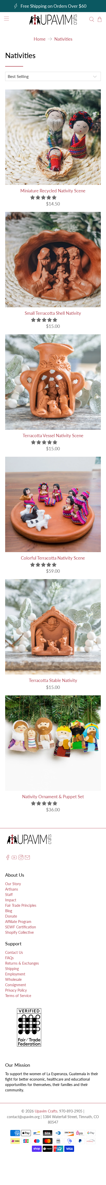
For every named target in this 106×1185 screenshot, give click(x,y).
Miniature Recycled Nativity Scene (52, 190)
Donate (11, 916)
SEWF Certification (20, 927)
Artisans (11, 889)
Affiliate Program (18, 921)
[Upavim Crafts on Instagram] (20, 858)
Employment (15, 974)
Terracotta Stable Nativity (53, 680)
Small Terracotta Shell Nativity (53, 313)
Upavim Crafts (46, 1111)
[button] (43, 197)
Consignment (15, 985)
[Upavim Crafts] (53, 19)
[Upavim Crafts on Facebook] (7, 858)
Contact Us (14, 952)
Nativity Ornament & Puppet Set (53, 796)
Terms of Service (18, 995)
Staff (9, 894)
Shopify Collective (19, 932)
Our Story (13, 884)
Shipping (12, 968)
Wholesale (13, 979)
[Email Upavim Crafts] (27, 858)
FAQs (9, 958)
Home (40, 39)
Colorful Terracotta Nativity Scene (53, 558)
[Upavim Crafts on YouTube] (14, 858)
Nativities (63, 39)
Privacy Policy (16, 990)
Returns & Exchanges (22, 963)
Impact (10, 900)
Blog (8, 911)
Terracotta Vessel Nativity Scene (53, 435)
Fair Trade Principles (20, 905)
